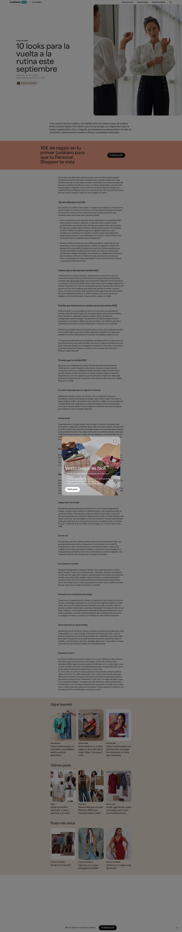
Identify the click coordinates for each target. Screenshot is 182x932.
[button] (115, 441)
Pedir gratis (72, 489)
